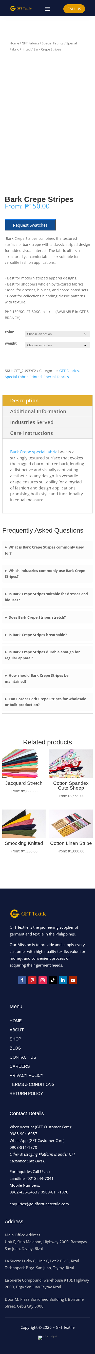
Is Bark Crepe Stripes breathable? (38, 634)
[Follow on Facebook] (22, 980)
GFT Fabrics (30, 43)
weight (11, 343)
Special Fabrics (53, 43)
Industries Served (31, 422)
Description (24, 400)
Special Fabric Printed (23, 376)
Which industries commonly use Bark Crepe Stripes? (45, 573)
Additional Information (38, 411)
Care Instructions (31, 433)
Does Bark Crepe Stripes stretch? (37, 617)
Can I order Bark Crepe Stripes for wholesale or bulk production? (45, 701)
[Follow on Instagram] (43, 980)
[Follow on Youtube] (73, 980)
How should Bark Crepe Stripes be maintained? (36, 678)
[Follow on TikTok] (53, 980)
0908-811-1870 (23, 1147)
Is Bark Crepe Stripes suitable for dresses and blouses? (46, 596)
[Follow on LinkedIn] (63, 980)
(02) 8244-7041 (40, 1178)
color (9, 331)
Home (14, 43)
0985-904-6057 (23, 1133)
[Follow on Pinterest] (32, 980)
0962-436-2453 (23, 1191)
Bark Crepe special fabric (33, 452)
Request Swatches (30, 225)
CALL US (74, 8)
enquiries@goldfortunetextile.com (39, 1203)
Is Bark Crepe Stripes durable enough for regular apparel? (42, 654)
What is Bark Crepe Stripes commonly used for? (44, 550)
